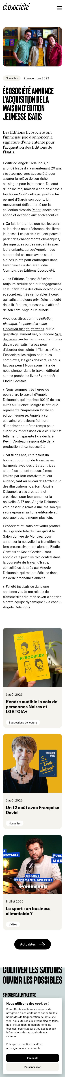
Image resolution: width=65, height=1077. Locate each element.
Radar (36, 210)
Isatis (19, 168)
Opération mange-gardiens (23, 329)
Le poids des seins (33, 323)
